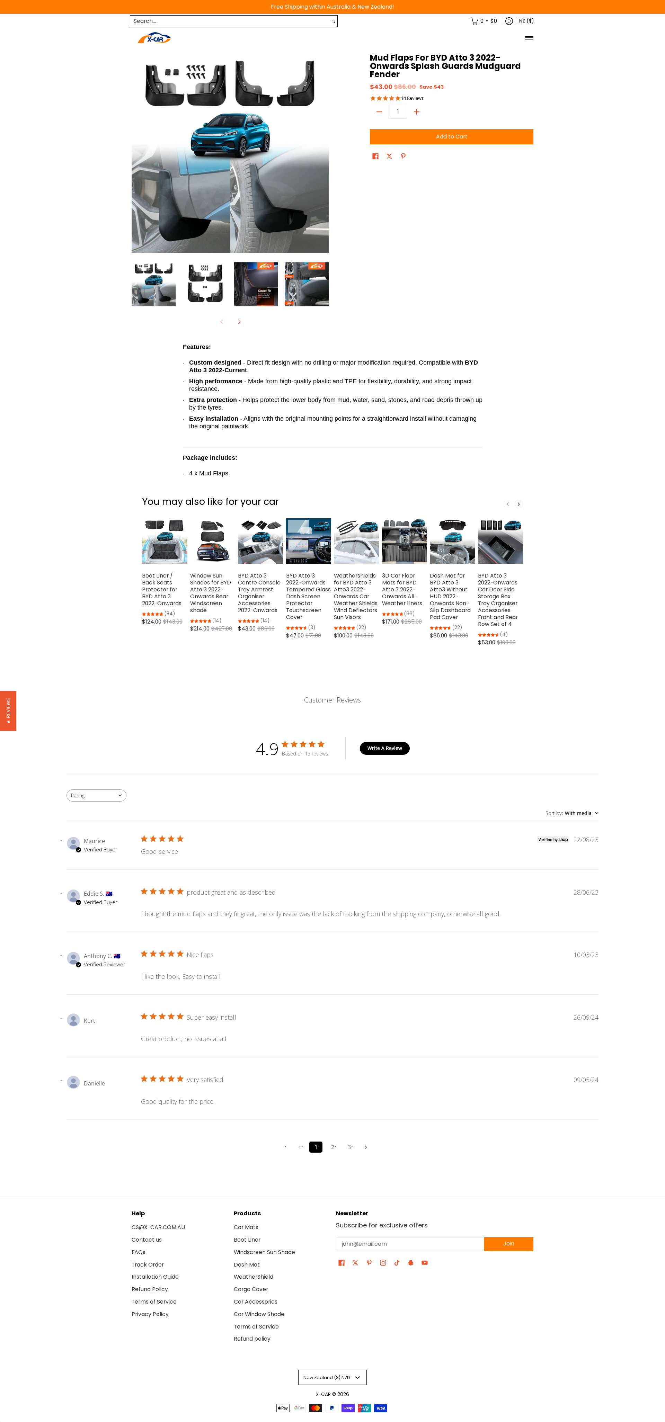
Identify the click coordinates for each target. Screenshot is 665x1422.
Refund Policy (150, 1289)
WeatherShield (253, 1277)
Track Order (148, 1265)
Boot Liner (247, 1240)
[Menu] (528, 38)
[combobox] (230, 21)
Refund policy (252, 1339)
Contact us (147, 1240)
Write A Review (384, 748)
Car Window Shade (259, 1314)
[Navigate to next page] (365, 1147)
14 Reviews (412, 98)
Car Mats (246, 1227)
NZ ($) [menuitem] (526, 21)
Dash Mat (247, 1265)
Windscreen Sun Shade (264, 1252)
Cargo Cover (251, 1289)
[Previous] (136, 154)
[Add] (416, 112)
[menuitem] (484, 21)
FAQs (138, 1252)
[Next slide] (519, 504)
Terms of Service (154, 1302)
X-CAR (323, 1394)
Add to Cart (452, 137)
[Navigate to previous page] (299, 1147)
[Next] (324, 154)
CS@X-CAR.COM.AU (158, 1227)
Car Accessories (255, 1302)
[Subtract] (379, 112)
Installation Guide (155, 1277)
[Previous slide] (508, 504)
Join (508, 1243)
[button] (375, 156)
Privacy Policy (150, 1314)
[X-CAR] (154, 38)
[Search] (333, 21)
